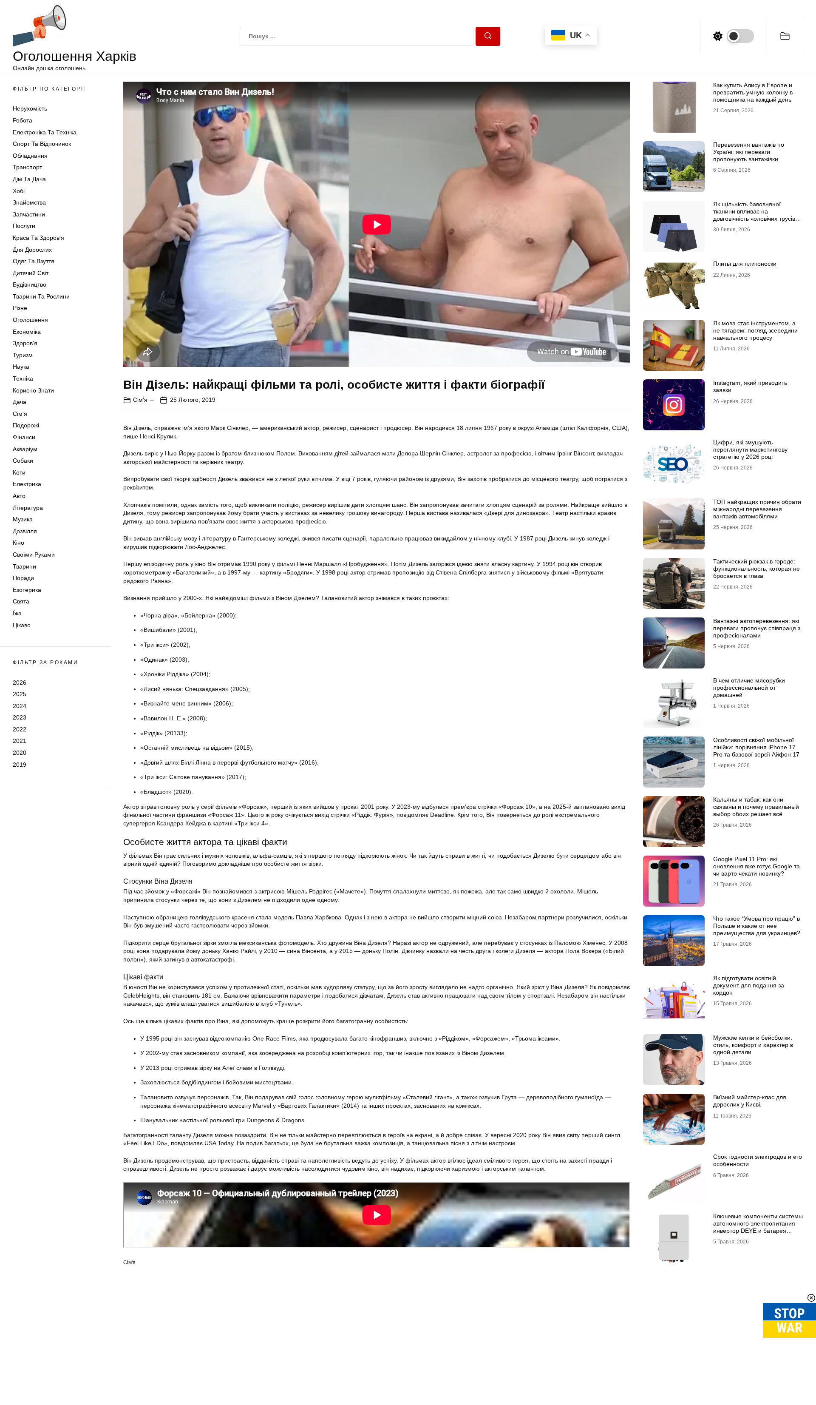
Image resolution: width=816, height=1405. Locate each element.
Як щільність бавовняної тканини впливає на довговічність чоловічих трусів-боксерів (755, 215)
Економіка (27, 331)
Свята (21, 601)
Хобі (19, 191)
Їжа (17, 613)
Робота (22, 120)
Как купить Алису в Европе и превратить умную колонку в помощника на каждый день (753, 92)
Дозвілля (25, 531)
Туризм (23, 355)
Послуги (24, 225)
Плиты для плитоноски (744, 263)
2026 (19, 682)
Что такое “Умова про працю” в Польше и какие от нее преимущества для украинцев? (756, 925)
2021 (19, 740)
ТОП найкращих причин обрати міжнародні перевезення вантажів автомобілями (757, 509)
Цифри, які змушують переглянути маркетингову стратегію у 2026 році (750, 449)
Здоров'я (25, 343)
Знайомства (29, 202)
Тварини (24, 566)
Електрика (27, 484)
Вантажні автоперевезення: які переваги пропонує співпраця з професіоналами (756, 628)
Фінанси (24, 437)
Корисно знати (33, 390)
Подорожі (26, 425)
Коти (19, 472)
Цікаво (22, 625)
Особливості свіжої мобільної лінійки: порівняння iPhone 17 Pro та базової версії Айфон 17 (756, 747)
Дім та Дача (29, 179)
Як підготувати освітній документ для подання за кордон (748, 985)
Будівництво (29, 284)
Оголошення (30, 319)
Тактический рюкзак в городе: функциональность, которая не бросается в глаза (756, 568)
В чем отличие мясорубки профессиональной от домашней (749, 687)
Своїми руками (34, 554)
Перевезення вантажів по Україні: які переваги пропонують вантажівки (748, 151)
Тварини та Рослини (41, 296)
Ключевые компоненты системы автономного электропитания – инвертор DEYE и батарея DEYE (758, 1227)
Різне (20, 307)
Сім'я (20, 413)
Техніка (23, 378)
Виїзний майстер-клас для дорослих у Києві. (749, 1101)
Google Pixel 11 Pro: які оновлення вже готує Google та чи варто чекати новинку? (756, 866)
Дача (19, 401)
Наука (21, 366)
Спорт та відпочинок (42, 143)
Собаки (23, 460)
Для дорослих (32, 249)
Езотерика (27, 589)
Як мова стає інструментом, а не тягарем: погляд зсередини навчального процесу (755, 330)
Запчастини (29, 214)
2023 (19, 717)
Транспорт (27, 167)
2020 (19, 752)
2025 (19, 694)
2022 (19, 729)
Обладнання (30, 155)
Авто (19, 495)
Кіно (18, 542)
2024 (19, 705)
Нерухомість (30, 108)
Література (28, 507)
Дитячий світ (30, 273)
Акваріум (25, 449)
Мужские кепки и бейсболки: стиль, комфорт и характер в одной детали (753, 1044)
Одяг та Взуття (33, 261)
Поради (23, 578)
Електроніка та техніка (44, 132)
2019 (19, 764)
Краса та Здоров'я (38, 237)
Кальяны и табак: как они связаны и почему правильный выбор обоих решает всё (756, 806)
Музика (23, 519)
